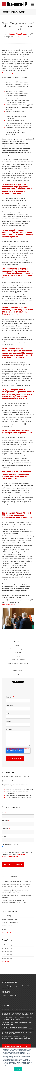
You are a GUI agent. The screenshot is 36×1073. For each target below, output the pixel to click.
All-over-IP (18, 645)
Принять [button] (18, 1069)
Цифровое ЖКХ (18, 652)
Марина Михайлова (17, 34)
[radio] (18, 847)
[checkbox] (18, 848)
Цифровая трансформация (18, 649)
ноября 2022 (7, 945)
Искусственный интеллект (18, 660)
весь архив (6, 961)
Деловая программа (9, 919)
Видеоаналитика (18, 670)
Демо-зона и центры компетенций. (16, 475)
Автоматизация (18, 667)
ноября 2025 (7, 958)
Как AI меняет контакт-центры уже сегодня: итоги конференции (17, 1032)
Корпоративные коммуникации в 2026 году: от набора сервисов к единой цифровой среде (16, 886)
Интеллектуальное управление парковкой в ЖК (17, 881)
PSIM (18, 674)
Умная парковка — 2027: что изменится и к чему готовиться (16, 896)
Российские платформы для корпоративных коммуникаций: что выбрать (15, 891)
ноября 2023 (7, 951)
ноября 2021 (7, 955)
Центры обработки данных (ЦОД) (18, 663)
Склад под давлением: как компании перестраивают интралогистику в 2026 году (15, 901)
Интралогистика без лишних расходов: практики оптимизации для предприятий (16, 1037)
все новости (7, 932)
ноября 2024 (7, 948)
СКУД (18, 656)
